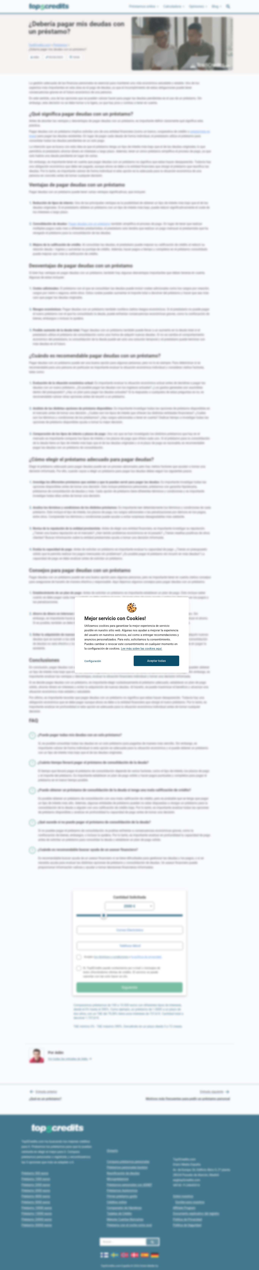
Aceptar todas (156, 661)
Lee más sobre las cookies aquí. (141, 648)
